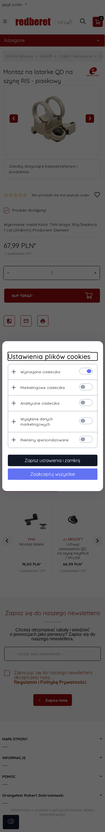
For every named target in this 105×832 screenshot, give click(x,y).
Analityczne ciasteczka (39, 403)
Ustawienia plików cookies (49, 356)
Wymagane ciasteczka (40, 371)
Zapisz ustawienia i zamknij (52, 460)
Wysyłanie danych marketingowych (36, 421)
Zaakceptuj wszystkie (52, 474)
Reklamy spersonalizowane (44, 439)
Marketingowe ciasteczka (42, 387)
